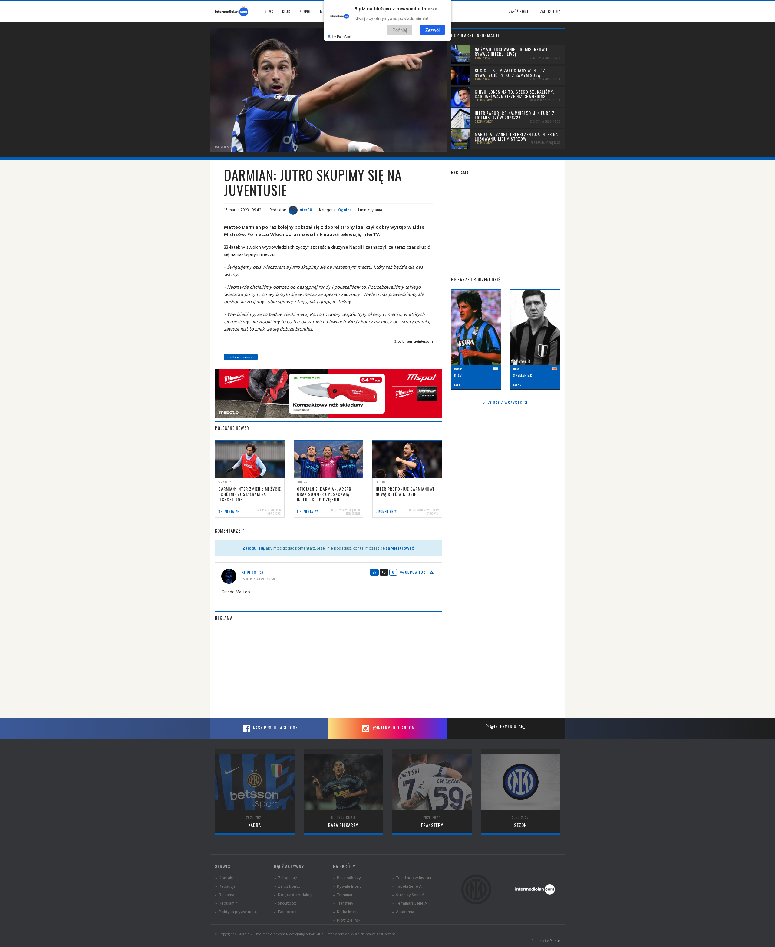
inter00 (305, 210)
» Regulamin (226, 903)
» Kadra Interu (346, 911)
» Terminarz (344, 894)
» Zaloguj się (285, 877)
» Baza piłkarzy (347, 877)
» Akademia (403, 911)
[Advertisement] (328, 669)
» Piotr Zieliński (347, 920)
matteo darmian (241, 357)
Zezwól (432, 30)
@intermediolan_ (507, 726)
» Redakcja (225, 886)
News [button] (269, 11)
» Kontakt (224, 877)
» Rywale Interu (347, 886)
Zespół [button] (305, 11)
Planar (555, 940)
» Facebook (285, 911)
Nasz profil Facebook (275, 727)
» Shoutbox (285, 903)
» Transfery (343, 903)
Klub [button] (286, 11)
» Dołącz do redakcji (293, 894)
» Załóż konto (287, 886)
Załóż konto (520, 11)
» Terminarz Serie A (409, 903)
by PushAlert (341, 36)
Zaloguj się (550, 11)
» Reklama (224, 894)
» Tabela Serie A (407, 886)
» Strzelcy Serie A (408, 894)
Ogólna (344, 210)
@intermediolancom (393, 727)
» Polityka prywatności (236, 911)
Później (399, 30)
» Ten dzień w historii (411, 877)
